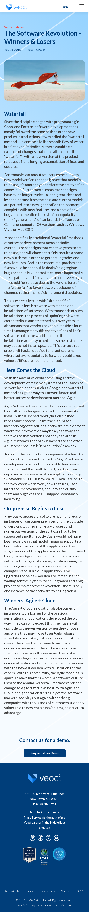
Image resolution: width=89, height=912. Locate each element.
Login (64, 6)
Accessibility (12, 891)
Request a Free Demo (45, 753)
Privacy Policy (47, 891)
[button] (81, 5)
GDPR (81, 891)
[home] (15, 7)
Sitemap (66, 891)
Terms (29, 891)
